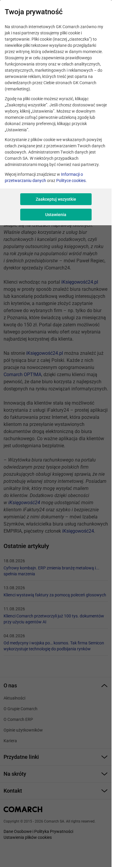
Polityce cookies (71, 180)
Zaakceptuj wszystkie (56, 199)
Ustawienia (55, 214)
